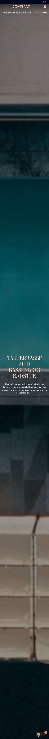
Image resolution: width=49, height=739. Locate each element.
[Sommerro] (21, 6)
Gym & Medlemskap (11, 12)
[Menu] (44, 6)
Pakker (37, 12)
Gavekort (27, 12)
